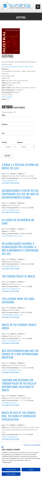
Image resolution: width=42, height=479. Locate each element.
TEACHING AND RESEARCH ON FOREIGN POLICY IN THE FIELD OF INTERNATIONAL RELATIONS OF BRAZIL (19, 385)
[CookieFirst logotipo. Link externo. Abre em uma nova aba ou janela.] (3, 447)
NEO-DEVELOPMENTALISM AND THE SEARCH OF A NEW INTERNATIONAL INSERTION (20, 354)
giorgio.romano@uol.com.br (12, 370)
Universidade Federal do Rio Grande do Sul (17, 66)
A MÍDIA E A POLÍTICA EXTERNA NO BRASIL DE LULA (20, 166)
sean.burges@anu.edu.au (11, 210)
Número (20, 142)
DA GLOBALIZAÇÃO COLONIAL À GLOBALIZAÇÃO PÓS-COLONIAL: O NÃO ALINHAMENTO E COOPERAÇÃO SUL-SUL (20, 248)
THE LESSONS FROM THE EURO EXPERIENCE (18, 300)
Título (3, 115)
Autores (4, 124)
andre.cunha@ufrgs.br (10, 437)
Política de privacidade (32, 445)
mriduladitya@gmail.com (10, 266)
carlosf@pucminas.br (9, 403)
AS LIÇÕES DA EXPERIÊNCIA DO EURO (18, 221)
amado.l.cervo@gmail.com (11, 289)
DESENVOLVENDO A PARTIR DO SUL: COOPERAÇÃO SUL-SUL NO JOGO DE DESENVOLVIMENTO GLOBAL (20, 193)
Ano (3, 133)
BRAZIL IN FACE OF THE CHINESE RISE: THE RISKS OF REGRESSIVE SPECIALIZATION (19, 415)
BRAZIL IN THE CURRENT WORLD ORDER (19, 326)
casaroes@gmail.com (9, 181)
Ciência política (7, 97)
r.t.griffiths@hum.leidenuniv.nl (12, 236)
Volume (4, 142)
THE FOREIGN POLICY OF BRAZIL (18, 276)
